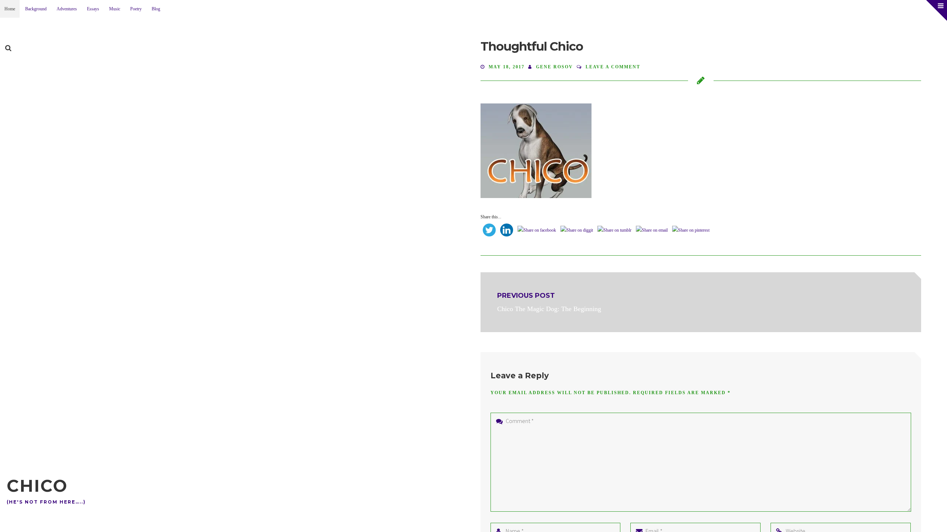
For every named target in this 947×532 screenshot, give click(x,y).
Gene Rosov (554, 66)
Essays (93, 8)
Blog (156, 8)
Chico (37, 485)
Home (9, 8)
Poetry (136, 8)
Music (114, 8)
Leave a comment (613, 66)
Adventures (67, 8)
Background (36, 8)
